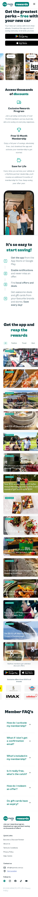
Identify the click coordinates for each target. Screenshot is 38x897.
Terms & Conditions (10, 848)
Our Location (12, 871)
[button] (5, 343)
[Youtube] (26, 881)
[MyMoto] (4, 881)
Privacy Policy (8, 852)
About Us (6, 844)
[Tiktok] (21, 881)
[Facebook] (15, 881)
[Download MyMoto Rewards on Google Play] (12, 672)
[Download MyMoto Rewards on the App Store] (27, 672)
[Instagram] (10, 881)
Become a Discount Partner (13, 840)
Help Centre (7, 856)
